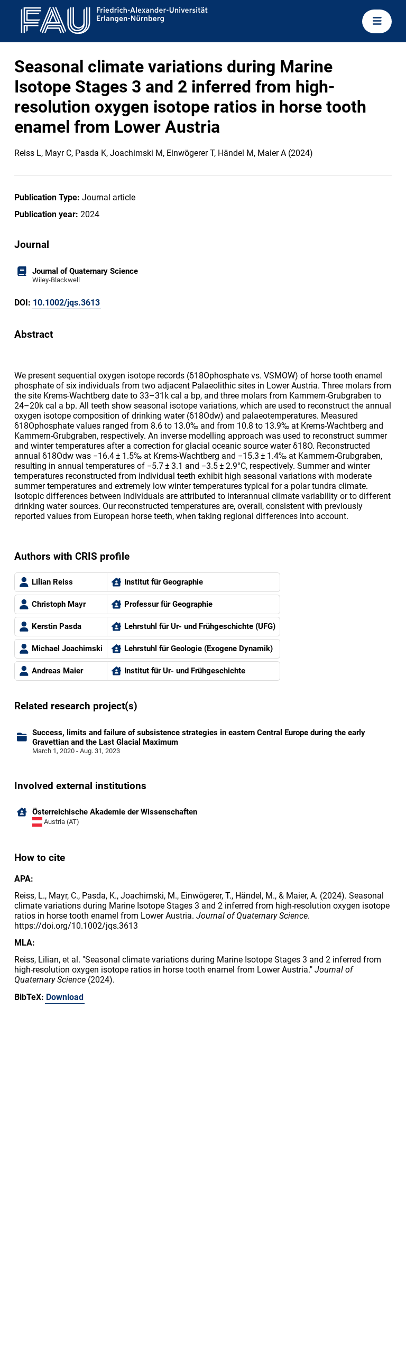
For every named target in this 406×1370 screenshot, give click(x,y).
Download (65, 997)
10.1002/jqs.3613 (66, 303)
